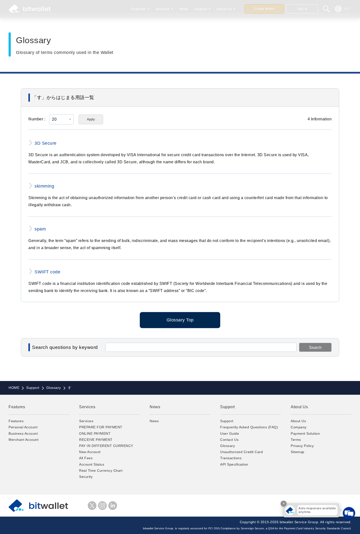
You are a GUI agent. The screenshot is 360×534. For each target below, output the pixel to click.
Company (299, 427)
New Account (90, 452)
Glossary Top (180, 320)
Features (138, 9)
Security (86, 477)
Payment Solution (305, 433)
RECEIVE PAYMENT (96, 440)
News (183, 9)
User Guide (229, 433)
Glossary (227, 446)
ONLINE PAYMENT (94, 433)
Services (163, 9)
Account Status (91, 464)
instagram (102, 505)
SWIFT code (47, 271)
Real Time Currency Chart (100, 470)
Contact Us (229, 440)
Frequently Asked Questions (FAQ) (249, 427)
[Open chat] (349, 513)
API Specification (234, 464)
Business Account (23, 433)
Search (315, 347)
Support (200, 9)
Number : (36, 119)
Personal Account (23, 427)
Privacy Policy (302, 446)
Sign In (302, 9)
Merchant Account (23, 440)
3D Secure (46, 143)
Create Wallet (264, 9)
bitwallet (30, 8)
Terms (296, 440)
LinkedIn (112, 505)
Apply (91, 119)
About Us (224, 9)
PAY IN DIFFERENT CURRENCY (106, 446)
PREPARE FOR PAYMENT (100, 427)
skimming (44, 186)
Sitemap (297, 452)
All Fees (86, 458)
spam (40, 229)
